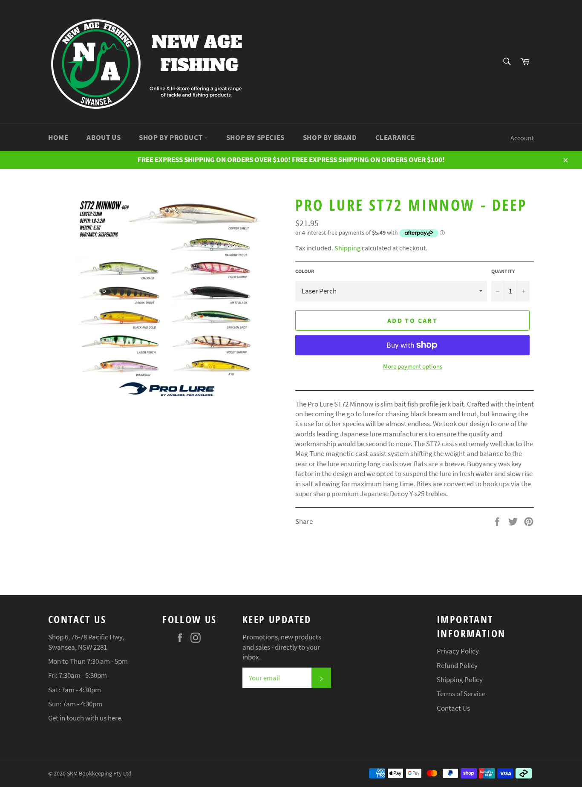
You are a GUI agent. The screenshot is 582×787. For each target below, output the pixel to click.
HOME (58, 137)
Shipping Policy (460, 679)
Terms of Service (461, 693)
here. (115, 718)
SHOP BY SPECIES (255, 137)
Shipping (347, 248)
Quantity (503, 271)
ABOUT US (103, 137)
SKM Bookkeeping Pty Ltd (99, 773)
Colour (304, 271)
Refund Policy (457, 665)
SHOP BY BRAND (330, 137)
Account (522, 138)
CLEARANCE (395, 137)
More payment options (412, 366)
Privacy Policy (458, 651)
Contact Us (453, 708)
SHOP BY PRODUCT (171, 137)
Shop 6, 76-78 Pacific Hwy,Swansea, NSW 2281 (86, 641)
